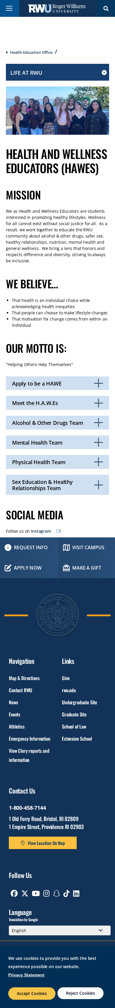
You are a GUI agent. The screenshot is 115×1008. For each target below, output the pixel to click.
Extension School (77, 738)
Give (65, 678)
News (13, 702)
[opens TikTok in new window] (66, 893)
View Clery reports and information (29, 755)
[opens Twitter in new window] (24, 893)
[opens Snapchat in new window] (56, 893)
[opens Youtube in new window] (36, 893)
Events (14, 714)
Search (106, 8)
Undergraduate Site (79, 702)
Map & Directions (24, 678)
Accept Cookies (32, 993)
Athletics (16, 726)
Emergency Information (29, 738)
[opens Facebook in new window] (14, 893)
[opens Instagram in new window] (46, 893)
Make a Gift (86, 568)
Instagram (41, 531)
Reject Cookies (80, 993)
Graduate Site (74, 714)
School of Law (74, 726)
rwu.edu (69, 690)
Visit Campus (88, 547)
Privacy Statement (26, 975)
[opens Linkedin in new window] (76, 893)
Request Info (31, 547)
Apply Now (28, 568)
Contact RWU (20, 690)
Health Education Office (31, 52)
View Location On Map (46, 843)
